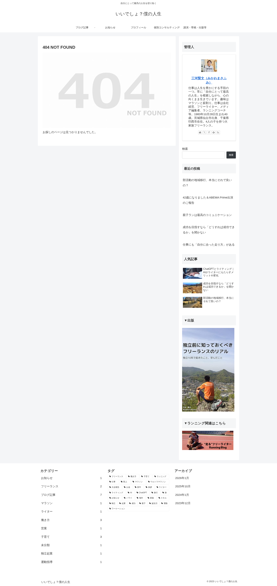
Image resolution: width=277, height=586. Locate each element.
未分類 (71, 545)
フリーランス (71, 486)
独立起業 (71, 553)
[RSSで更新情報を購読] (218, 132)
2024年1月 (182, 494)
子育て (71, 536)
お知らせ (71, 478)
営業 (71, 528)
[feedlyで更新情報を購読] (213, 132)
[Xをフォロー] (204, 132)
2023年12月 (183, 503)
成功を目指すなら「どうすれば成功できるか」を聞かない (209, 230)
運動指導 (71, 562)
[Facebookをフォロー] (209, 132)
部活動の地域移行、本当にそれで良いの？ (207, 182)
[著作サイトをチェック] (200, 132)
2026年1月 (182, 478)
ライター (71, 511)
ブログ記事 (71, 494)
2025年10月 (183, 486)
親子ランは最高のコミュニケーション (207, 215)
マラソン (71, 503)
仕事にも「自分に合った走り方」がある (209, 244)
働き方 (71, 520)
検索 (185, 148)
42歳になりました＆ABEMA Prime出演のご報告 (208, 200)
